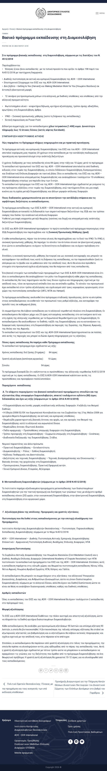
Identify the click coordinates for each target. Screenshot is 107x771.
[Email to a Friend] (56, 670)
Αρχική (5, 29)
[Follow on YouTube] (82, 741)
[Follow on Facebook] (70, 741)
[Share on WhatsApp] (41, 670)
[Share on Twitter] (51, 670)
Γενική (12, 29)
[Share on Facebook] (46, 670)
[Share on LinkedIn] (66, 670)
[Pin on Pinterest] (61, 670)
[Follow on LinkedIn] (76, 741)
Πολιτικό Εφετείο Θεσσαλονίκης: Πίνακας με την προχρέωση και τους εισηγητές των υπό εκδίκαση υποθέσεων (27, 688)
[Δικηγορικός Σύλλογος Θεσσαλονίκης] (53, 13)
